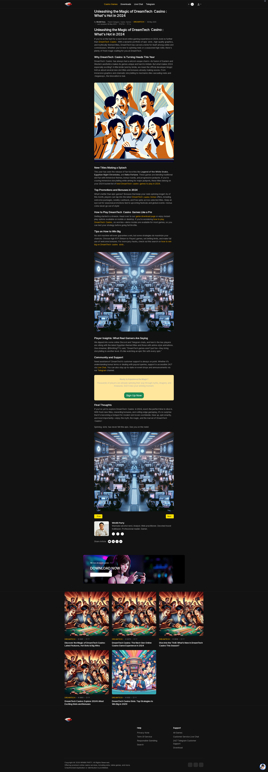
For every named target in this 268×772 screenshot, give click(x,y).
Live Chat (101, 367)
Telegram (102, 370)
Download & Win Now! (101, 574)
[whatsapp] (120, 541)
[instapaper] (117, 541)
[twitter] (122, 533)
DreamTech (108, 42)
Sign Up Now (134, 395)
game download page (145, 216)
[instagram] (117, 533)
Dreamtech (139, 22)
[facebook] (113, 533)
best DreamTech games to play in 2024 (138, 184)
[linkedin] (201, 765)
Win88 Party (118, 523)
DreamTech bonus (144, 197)
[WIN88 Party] (68, 4)
